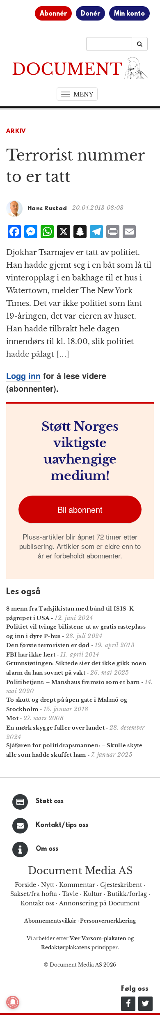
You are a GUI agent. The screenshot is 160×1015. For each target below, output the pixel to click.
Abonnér (53, 14)
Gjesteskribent (121, 885)
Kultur (92, 894)
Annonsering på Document (99, 903)
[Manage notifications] (12, 1002)
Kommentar (77, 885)
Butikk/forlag (127, 894)
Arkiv (16, 131)
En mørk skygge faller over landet (55, 727)
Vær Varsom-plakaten (98, 938)
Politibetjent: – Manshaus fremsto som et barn (73, 682)
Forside (25, 885)
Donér (90, 14)
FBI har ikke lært (30, 654)
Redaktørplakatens (65, 947)
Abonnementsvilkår (51, 921)
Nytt (47, 885)
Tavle (70, 894)
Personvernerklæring (108, 921)
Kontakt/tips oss (62, 825)
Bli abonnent (80, 509)
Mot (12, 718)
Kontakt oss (37, 903)
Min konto (129, 14)
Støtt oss (50, 801)
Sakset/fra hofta (33, 894)
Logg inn (23, 375)
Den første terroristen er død (48, 645)
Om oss (47, 849)
